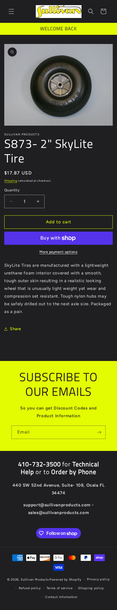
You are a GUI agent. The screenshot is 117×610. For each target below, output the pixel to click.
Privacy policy (98, 579)
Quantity (12, 190)
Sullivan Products (35, 579)
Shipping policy (91, 588)
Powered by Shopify (65, 579)
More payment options (58, 252)
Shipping (10, 180)
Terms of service (60, 588)
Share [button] (15, 328)
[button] (11, 11)
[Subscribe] (99, 432)
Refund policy (30, 588)
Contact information (61, 597)
